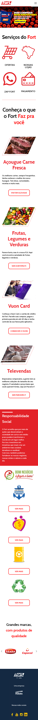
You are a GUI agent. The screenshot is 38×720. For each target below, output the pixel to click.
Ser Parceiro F (19, 395)
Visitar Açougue (19, 193)
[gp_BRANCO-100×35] (19, 693)
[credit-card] (28, 78)
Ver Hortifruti (19, 266)
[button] (2, 651)
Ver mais (19, 509)
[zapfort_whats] (9, 78)
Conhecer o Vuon (19, 331)
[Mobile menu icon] (35, 3)
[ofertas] (9, 52)
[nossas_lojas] (28, 52)
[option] (10, 651)
